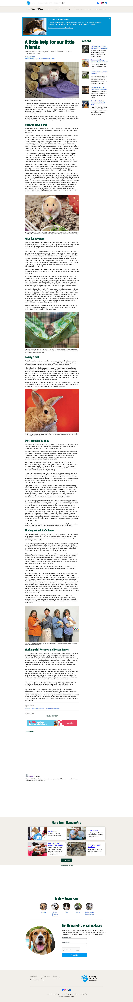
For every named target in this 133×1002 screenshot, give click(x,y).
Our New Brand (56, 978)
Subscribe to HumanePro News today (60, 28)
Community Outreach (100, 9)
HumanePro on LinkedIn (106, 3)
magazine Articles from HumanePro (40, 58)
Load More (66, 860)
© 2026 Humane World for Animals (66, 996)
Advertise (48, 994)
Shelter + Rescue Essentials (53, 708)
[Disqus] (52, 753)
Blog (43, 979)
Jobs (64, 3)
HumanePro (34, 9)
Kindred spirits (93, 830)
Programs (40, 3)
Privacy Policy (84, 994)
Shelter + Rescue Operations (84, 9)
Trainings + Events (58, 3)
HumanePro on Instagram (101, 3)
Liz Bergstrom (31, 57)
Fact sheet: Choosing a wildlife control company (99, 47)
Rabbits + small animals (38, 708)
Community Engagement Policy (59, 994)
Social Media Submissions (89, 913)
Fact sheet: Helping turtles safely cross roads (99, 61)
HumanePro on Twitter (103, 3)
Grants (43, 912)
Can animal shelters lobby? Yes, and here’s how (98, 103)
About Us (55, 976)
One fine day (52, 831)
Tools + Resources (48, 3)
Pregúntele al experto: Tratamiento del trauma (99, 88)
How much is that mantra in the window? (55, 844)
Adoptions (27, 708)
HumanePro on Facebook (98, 3)
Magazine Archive (34, 976)
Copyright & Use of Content (73, 994)
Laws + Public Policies (52, 9)
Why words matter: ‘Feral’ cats (94, 846)
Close (109, 18)
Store (78, 912)
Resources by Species (67, 9)
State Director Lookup (55, 914)
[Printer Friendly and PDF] (29, 714)
